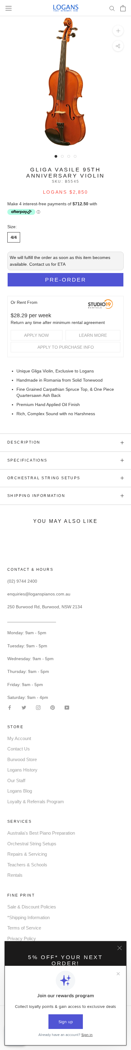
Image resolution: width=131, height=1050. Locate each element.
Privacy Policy (21, 938)
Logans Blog (19, 790)
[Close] (119, 948)
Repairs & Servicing (27, 854)
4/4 (14, 237)
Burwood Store (22, 759)
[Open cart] (123, 8)
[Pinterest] (52, 707)
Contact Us (18, 748)
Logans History (22, 769)
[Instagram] (38, 707)
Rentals (15, 875)
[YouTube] (67, 707)
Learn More (93, 335)
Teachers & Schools (27, 864)
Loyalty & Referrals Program (35, 801)
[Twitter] (24, 707)
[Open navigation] (8, 8)
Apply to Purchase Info (65, 347)
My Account (19, 738)
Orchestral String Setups (43, 478)
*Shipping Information (28, 917)
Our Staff (16, 780)
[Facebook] (9, 707)
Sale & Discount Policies (31, 906)
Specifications (27, 460)
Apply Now (36, 335)
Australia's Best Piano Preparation (41, 833)
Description (23, 442)
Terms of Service (24, 927)
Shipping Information (36, 496)
